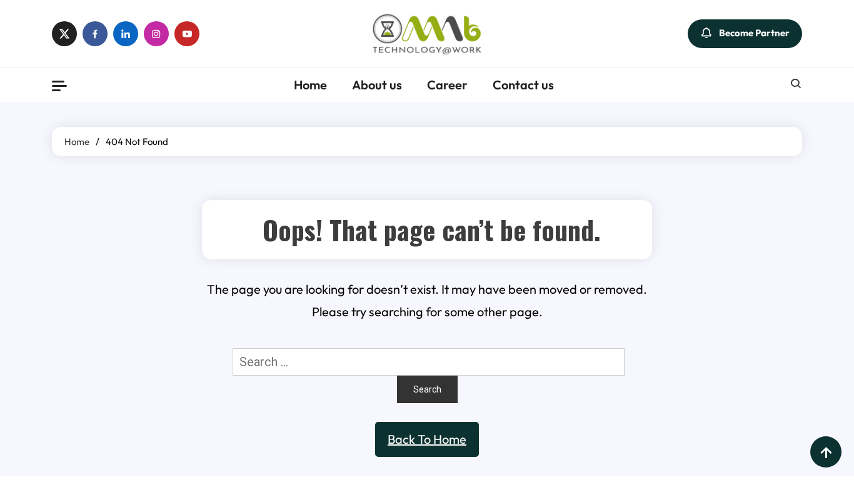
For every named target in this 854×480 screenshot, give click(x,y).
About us (377, 84)
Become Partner (754, 32)
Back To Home (427, 439)
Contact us (523, 84)
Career (447, 84)
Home (310, 84)
